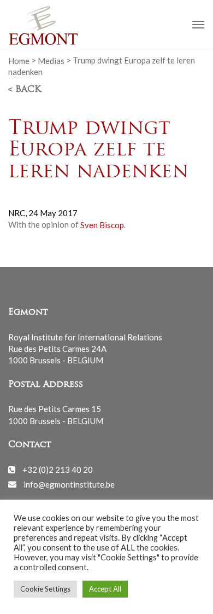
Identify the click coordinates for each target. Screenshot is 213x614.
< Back (24, 89)
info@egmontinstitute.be (69, 484)
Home (18, 60)
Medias (51, 60)
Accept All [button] (105, 588)
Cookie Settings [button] (45, 588)
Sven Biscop (102, 224)
